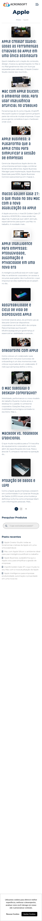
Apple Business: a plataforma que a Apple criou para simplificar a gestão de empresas (18, 148)
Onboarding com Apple (20, 350)
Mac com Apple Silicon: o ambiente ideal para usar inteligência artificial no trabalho (20, 98)
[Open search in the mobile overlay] (21, 526)
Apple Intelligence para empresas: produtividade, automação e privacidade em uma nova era (18, 255)
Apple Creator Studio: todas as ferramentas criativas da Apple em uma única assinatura (19, 545)
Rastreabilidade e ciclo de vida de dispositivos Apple (17, 310)
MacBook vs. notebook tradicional (20, 435)
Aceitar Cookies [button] (29, 914)
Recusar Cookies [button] (12, 914)
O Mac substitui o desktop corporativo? (19, 390)
